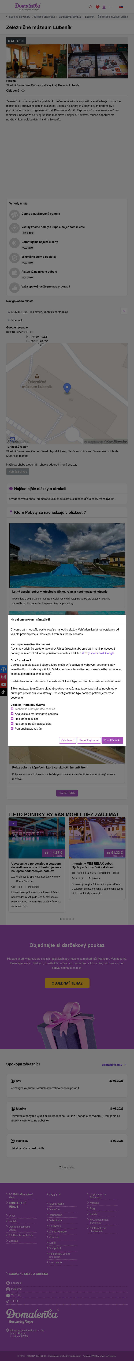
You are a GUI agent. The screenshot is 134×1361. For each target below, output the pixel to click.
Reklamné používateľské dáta (33, 724)
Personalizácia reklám (28, 728)
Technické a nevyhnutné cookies (35, 709)
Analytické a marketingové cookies (36, 714)
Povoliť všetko (112, 740)
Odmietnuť (67, 740)
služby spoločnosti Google (98, 653)
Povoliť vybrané (89, 740)
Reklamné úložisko (27, 719)
